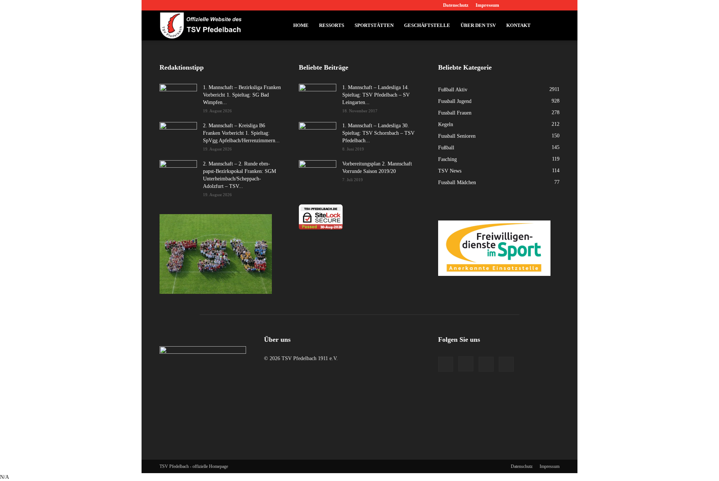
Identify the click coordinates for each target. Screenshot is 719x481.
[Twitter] (541, 5)
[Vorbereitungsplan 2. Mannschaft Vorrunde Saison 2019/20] (317, 173)
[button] (550, 26)
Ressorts (331, 25)
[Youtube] (553, 5)
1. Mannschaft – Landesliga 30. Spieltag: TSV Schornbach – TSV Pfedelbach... (378, 133)
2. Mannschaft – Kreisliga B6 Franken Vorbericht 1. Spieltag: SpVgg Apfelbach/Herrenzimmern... (241, 133)
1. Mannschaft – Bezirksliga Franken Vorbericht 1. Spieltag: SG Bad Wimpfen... (242, 95)
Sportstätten (374, 25)
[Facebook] (516, 5)
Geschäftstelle (427, 25)
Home (301, 25)
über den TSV (478, 25)
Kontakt (518, 25)
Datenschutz (455, 5)
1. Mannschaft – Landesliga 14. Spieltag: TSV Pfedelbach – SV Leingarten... (376, 95)
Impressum (487, 5)
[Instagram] (529, 5)
